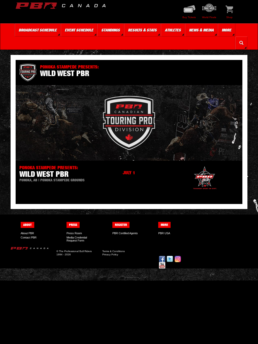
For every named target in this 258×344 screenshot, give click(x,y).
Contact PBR (29, 237)
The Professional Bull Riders (75, 251)
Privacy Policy (110, 254)
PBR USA (164, 233)
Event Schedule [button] (79, 29)
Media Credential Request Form (77, 239)
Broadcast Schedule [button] (38, 29)
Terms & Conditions (113, 251)
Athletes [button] (173, 29)
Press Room (74, 233)
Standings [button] (110, 29)
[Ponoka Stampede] (205, 178)
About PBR (27, 233)
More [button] (226, 29)
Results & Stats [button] (142, 29)
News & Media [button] (201, 29)
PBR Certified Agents (125, 233)
